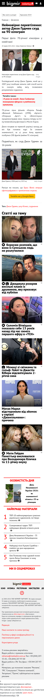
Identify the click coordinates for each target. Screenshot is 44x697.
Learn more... (28, 692)
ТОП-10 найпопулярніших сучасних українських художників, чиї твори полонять (24, 518)
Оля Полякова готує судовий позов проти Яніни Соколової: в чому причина (24, 558)
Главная (5, 20)
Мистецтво (34, 588)
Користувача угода (10, 642)
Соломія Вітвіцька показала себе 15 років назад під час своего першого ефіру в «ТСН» (18, 329)
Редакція (5, 625)
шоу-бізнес (23, 206)
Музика (11, 588)
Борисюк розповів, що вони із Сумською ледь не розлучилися (19, 248)
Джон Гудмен (12, 206)
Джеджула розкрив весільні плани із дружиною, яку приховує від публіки (19, 288)
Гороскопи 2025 (26, 15)
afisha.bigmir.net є (19, 614)
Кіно (3, 588)
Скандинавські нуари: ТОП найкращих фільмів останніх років (24, 526)
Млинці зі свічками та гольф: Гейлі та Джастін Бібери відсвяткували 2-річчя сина (19, 371)
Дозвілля (15, 20)
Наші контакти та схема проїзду (15, 630)
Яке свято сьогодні (9, 15)
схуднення (33, 206)
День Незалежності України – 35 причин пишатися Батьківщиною (23, 536)
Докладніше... (27, 687)
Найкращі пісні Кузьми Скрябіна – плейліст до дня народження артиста (24, 548)
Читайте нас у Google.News (22, 196)
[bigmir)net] (14, 3)
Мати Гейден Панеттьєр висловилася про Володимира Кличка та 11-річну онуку (19, 457)
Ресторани (22, 588)
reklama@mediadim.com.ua (13, 656)
